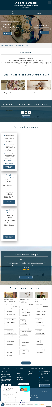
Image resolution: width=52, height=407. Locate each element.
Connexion (48, 406)
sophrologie (26, 60)
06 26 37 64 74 (9, 197)
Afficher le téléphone (45, 378)
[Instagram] (29, 112)
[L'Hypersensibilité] (26, 295)
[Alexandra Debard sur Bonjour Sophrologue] (41, 404)
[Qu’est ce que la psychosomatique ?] (10, 295)
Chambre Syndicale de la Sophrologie (18, 404)
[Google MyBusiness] (22, 112)
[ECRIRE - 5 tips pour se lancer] (41, 295)
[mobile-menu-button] (49, 2)
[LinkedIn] (26, 112)
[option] (26, 29)
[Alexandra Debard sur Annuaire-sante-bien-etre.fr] (36, 404)
